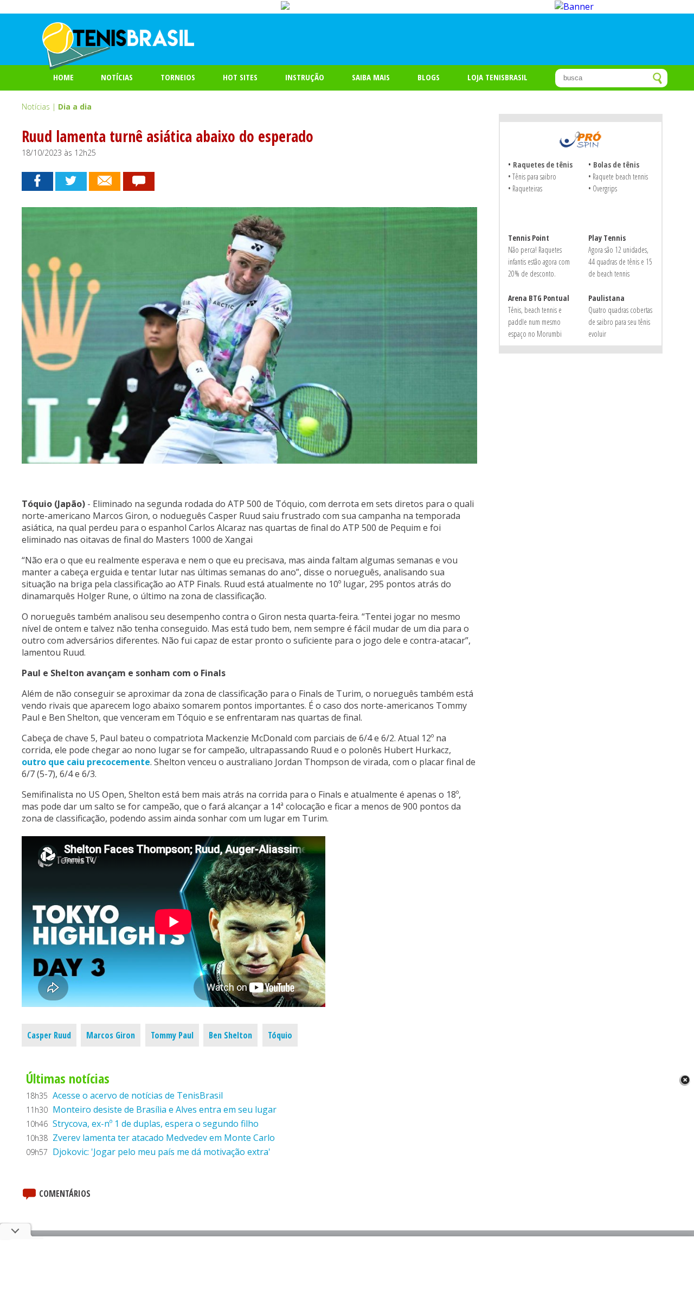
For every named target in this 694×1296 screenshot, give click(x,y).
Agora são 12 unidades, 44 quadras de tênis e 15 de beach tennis (620, 262)
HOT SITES (240, 77)
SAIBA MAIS (371, 77)
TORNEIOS (177, 77)
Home (63, 77)
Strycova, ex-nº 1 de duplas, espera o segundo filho (156, 1124)
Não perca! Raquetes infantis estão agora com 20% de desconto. (539, 262)
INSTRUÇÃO (304, 77)
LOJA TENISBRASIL (497, 77)
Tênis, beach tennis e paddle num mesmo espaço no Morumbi (535, 322)
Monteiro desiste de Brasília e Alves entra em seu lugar (165, 1109)
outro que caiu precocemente (86, 762)
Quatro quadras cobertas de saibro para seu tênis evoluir (620, 322)
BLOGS (428, 77)
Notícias (117, 77)
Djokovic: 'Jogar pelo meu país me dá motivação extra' (162, 1152)
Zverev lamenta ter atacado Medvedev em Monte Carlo (164, 1138)
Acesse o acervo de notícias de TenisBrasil (138, 1095)
